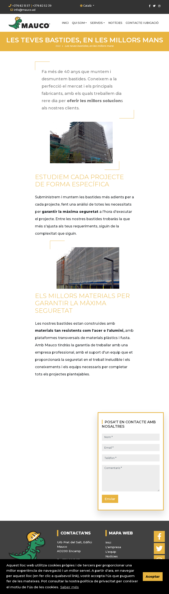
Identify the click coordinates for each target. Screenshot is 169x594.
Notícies (115, 22)
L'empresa (113, 547)
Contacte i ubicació (142, 22)
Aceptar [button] (153, 577)
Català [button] (87, 5)
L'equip (110, 551)
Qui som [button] (78, 22)
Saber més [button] (69, 587)
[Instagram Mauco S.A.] (158, 5)
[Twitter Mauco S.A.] (153, 5)
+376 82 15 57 (21, 5)
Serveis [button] (96, 22)
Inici (65, 22)
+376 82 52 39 (42, 5)
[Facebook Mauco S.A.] (149, 5)
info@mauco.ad (24, 9)
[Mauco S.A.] (29, 23)
